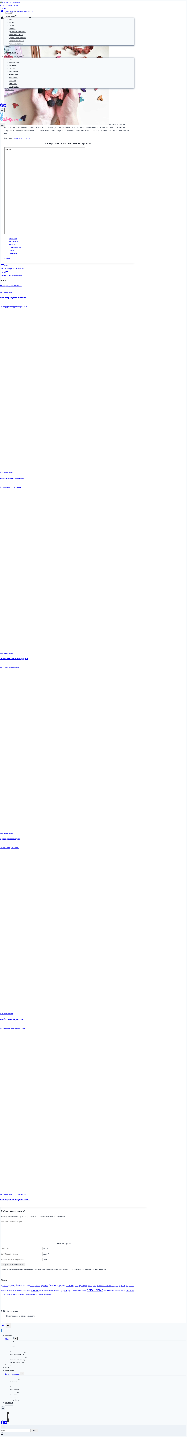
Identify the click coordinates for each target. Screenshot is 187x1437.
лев (127, 1286)
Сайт (45, 1259)
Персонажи (10, 53)
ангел (32, 1286)
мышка (35, 1290)
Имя (45, 1248)
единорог (83, 1286)
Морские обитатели (16, 41)
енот (99, 1286)
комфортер (114, 1286)
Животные (9, 1339)
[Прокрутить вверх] (3, 1326)
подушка (117, 1290)
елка (94, 1286)
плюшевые (95, 1290)
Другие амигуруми (12, 1374)
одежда (65, 1290)
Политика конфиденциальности (20, 1316)
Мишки (11, 22)
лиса (7, 258)
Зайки (11, 19)
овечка (57, 1290)
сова (17, 1294)
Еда (10, 59)
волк (67, 1286)
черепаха (47, 1294)
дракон (76, 1286)
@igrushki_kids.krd (22, 138)
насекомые (43, 1290)
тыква (27, 1294)
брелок (44, 1285)
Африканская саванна (17, 38)
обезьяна (51, 1290)
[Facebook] (1, 106)
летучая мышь (6, 1290)
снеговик (10, 1294)
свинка (130, 1290)
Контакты (9, 90)
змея (109, 1286)
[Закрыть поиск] (3, 1426)
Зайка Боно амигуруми (11, 273)
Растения (12, 65)
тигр (22, 1294)
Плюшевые (13, 84)
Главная (9, 13)
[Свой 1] (7, 106)
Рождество (23, 1285)
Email (46, 1254)
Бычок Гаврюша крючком (12, 267)
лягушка (27, 1290)
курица (122, 1286)
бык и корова (57, 1285)
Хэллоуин (12, 81)
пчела (123, 1290)
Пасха (11, 1285)
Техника (12, 68)
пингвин (84, 1290)
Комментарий (64, 1243)
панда (78, 1290)
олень (73, 1290)
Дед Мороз (4, 1286)
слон (3, 1294)
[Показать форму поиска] (2, 110)
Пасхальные (13, 71)
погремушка (109, 1290)
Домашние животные (17, 32)
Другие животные (16, 44)
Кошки (11, 25)
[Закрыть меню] (1, 1330)
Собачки (12, 29)
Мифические (14, 62)
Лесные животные (16, 35)
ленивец (131, 1286)
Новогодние (13, 74)
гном (71, 1286)
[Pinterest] (4, 106)
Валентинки (13, 78)
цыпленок (38, 1294)
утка (32, 1294)
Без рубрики (14, 87)
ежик (90, 1286)
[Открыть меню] (2, 125)
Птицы (8, 47)
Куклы (8, 50)
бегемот (37, 1286)
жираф (104, 1286)
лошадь (20, 1290)
